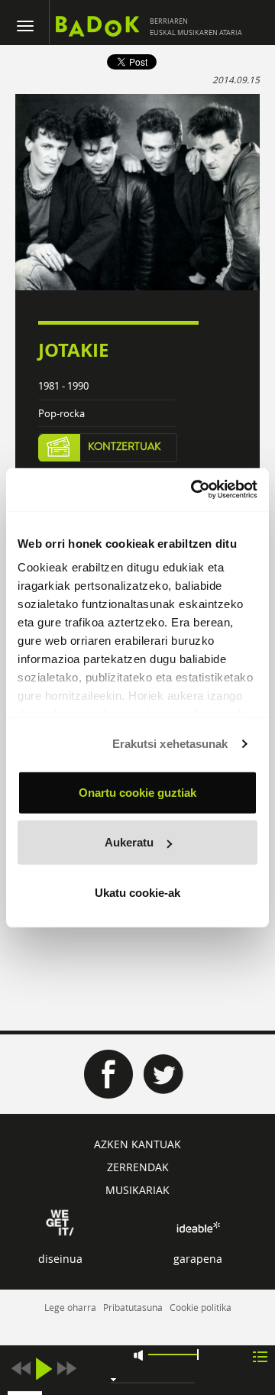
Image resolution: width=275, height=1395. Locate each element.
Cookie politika (200, 1307)
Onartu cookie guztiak (137, 791)
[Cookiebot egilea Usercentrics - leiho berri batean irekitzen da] (194, 490)
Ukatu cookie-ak (137, 891)
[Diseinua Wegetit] (60, 1221)
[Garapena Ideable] (198, 1226)
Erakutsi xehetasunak (170, 743)
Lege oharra (70, 1307)
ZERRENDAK (138, 1167)
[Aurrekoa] (20, 1368)
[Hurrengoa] (66, 1368)
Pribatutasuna (133, 1307)
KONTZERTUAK (124, 447)
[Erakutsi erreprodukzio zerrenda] (260, 1355)
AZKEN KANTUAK (137, 1144)
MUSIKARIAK (137, 1190)
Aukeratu (129, 842)
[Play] (43, 1368)
